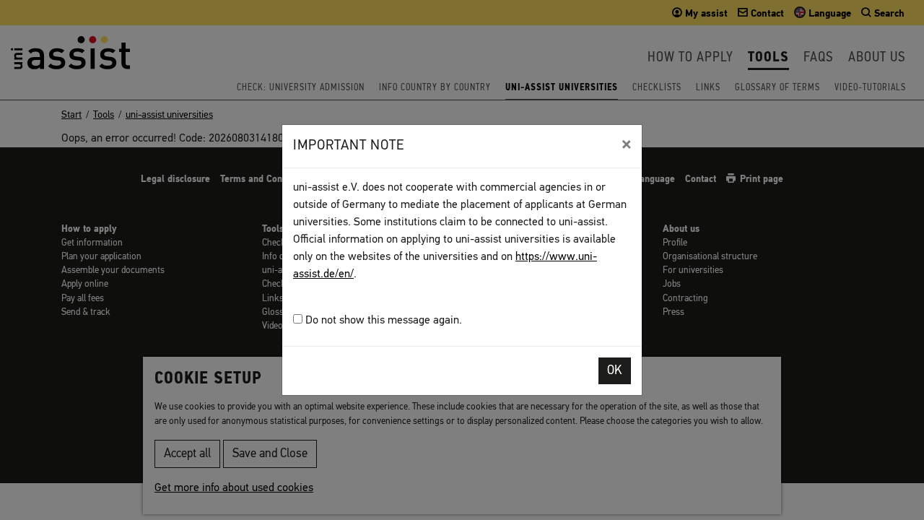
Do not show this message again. (382, 320)
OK (614, 371)
